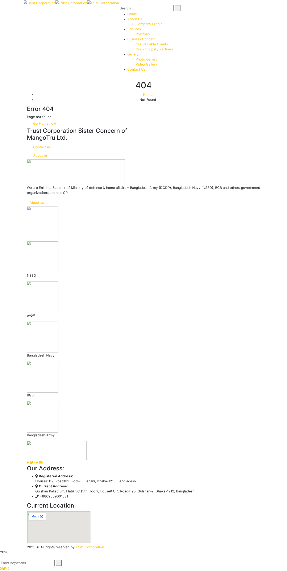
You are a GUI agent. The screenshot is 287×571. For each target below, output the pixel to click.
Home (148, 94)
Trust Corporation (90, 547)
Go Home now (44, 123)
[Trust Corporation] (39, 2)
